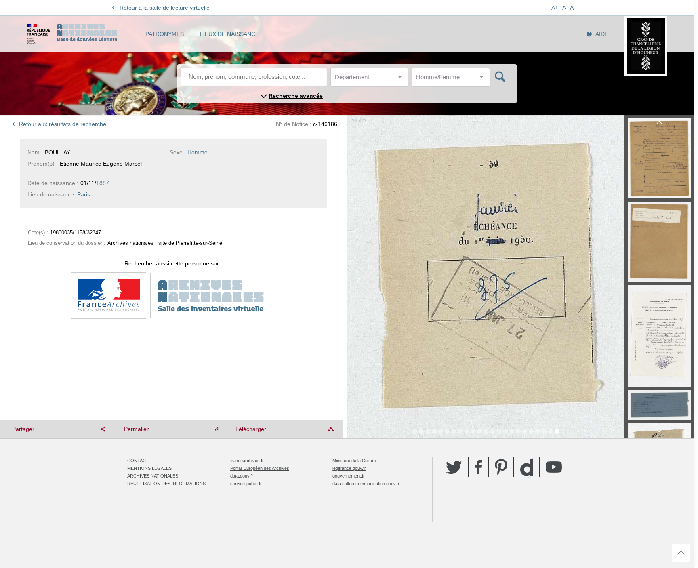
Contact (138, 460)
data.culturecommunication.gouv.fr (365, 483)
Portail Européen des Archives (259, 468)
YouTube (554, 467)
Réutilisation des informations (166, 483)
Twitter (454, 467)
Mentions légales (149, 468)
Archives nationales (152, 475)
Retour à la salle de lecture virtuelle (165, 7)
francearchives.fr (247, 460)
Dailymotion (526, 467)
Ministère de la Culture (354, 460)
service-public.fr (246, 483)
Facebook (478, 467)
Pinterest (501, 467)
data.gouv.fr (241, 475)
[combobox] (371, 79)
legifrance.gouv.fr (349, 468)
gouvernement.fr (348, 475)
